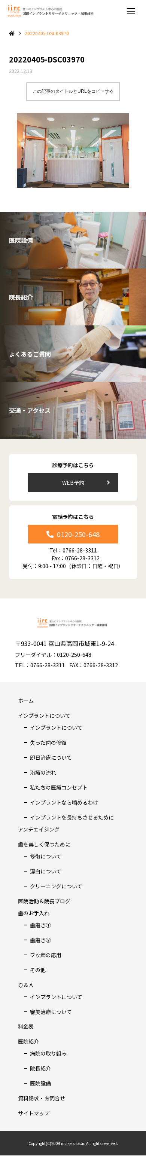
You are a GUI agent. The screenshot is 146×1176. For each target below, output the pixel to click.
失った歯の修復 (48, 742)
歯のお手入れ (33, 913)
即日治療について (51, 757)
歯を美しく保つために (44, 844)
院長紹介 (40, 1068)
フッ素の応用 (45, 955)
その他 (38, 970)
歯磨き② (40, 940)
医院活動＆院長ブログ (44, 901)
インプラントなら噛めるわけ (64, 802)
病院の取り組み (48, 1053)
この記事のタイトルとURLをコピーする (73, 91)
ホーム (26, 700)
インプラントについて (44, 715)
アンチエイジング (39, 829)
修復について (45, 856)
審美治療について (51, 1012)
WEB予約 (73, 482)
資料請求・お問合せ (41, 1098)
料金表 (26, 1026)
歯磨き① (40, 925)
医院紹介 (28, 1041)
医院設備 (40, 1083)
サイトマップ (33, 1113)
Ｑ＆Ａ (26, 985)
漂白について (45, 871)
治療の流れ (43, 772)
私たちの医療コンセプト (59, 787)
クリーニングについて (56, 886)
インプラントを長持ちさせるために (72, 817)
